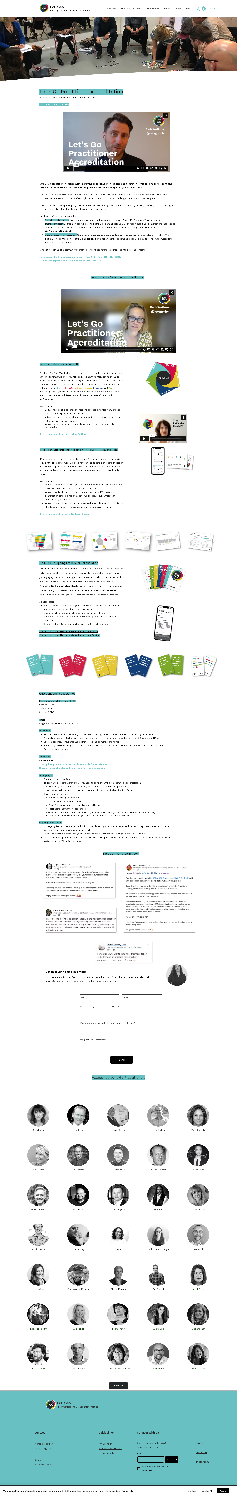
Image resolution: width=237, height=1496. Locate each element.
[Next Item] (213, 541)
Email (139, 1453)
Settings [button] (192, 1490)
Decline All (207, 1490)
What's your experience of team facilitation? (99, 1007)
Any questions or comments (93, 1040)
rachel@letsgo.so (54, 981)
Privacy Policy (127, 1490)
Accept (223, 1490)
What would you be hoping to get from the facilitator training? (107, 1023)
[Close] (233, 1490)
